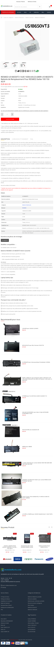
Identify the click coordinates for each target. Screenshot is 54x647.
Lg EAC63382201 (32, 629)
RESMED (24, 208)
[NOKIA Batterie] (18, 559)
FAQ (2, 609)
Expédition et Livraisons (6, 601)
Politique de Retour (5, 599)
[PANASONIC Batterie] (39, 559)
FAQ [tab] (31, 139)
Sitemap (4, 587)
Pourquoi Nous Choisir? (6, 605)
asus (25, 12)
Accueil (19, 12)
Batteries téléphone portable (34, 596)
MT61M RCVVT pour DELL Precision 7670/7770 (33, 345)
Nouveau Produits (20, 1)
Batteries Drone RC (32, 607)
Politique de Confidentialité (7, 607)
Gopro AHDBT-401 (5, 631)
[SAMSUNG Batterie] (49, 559)
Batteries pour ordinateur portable (36, 601)
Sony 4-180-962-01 (32, 625)
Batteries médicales (32, 609)
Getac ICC (3, 629)
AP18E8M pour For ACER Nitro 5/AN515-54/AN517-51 (34, 396)
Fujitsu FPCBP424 (32, 619)
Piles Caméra (31, 605)
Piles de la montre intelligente (35, 603)
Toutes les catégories (8, 17)
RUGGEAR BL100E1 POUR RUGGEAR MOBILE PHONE (27, 546)
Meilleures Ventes (32, 1)
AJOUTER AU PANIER (10, 119)
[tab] (5, 65)
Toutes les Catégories (8, 12)
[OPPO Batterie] (28, 559)
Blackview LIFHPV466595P (7, 621)
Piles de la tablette (32, 599)
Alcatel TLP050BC (32, 621)
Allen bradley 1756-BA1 (33, 623)
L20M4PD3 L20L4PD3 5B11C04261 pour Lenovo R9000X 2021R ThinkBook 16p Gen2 (36, 480)
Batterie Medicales (19, 17)
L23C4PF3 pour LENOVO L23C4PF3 (30, 328)
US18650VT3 (5, 240)
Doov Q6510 (3, 619)
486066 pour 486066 (27, 446)
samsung (36, 12)
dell (43, 12)
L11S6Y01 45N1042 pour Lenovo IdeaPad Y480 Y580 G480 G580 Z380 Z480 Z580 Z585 (37, 463)
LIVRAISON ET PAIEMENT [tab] (20, 139)
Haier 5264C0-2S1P (5, 627)
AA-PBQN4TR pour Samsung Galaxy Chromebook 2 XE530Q (36, 362)
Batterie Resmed (29, 17)
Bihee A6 (3, 625)
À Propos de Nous (5, 596)
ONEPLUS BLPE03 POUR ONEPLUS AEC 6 (44, 546)
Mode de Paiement (5, 603)
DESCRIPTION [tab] (5, 139)
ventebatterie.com (13, 639)
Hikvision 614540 (5, 623)
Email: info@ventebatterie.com (9, 585)
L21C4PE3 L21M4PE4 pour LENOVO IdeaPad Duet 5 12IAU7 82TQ (37, 514)
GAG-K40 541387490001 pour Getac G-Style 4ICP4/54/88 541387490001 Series (35, 413)
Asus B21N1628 (31, 631)
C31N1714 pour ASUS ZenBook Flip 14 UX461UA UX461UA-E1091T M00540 (36, 497)
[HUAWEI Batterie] (7, 559)
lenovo (49, 12)
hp (30, 12)
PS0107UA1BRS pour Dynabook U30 (30, 429)
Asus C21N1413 (31, 627)
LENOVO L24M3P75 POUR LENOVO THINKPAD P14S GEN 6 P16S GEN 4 (9, 547)
